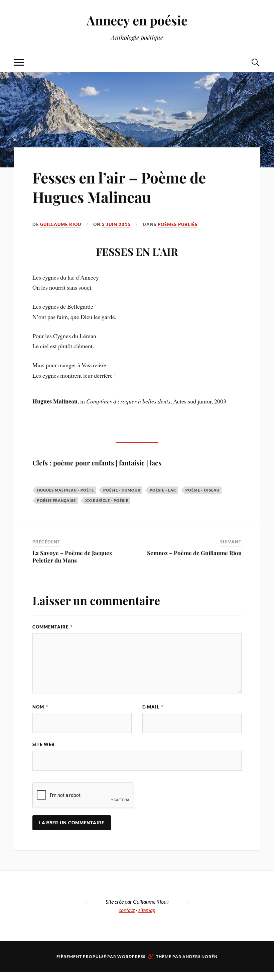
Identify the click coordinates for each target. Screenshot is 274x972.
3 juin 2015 (116, 224)
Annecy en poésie (137, 20)
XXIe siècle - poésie (106, 500)
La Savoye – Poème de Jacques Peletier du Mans (72, 556)
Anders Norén (200, 956)
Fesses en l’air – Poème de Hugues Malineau (119, 186)
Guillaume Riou (60, 224)
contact (127, 910)
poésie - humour (121, 490)
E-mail (152, 706)
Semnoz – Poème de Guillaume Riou (194, 552)
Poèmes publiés (177, 224)
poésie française (56, 500)
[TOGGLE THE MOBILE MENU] (19, 62)
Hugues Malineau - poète (65, 490)
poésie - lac (163, 490)
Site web (43, 744)
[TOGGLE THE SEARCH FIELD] (255, 62)
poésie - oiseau (202, 490)
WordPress (131, 956)
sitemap (146, 910)
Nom (40, 706)
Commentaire (52, 626)
